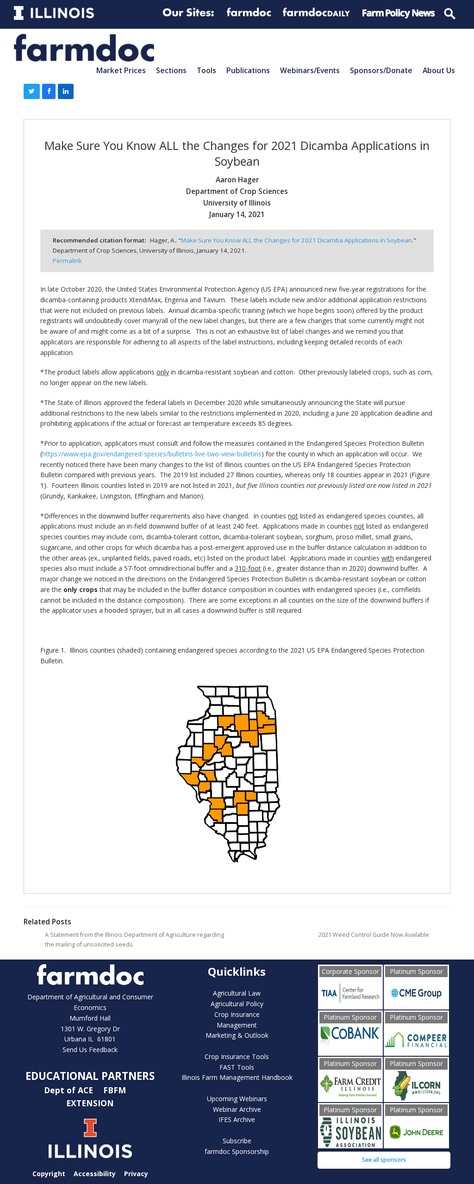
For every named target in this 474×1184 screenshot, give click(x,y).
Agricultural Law (237, 993)
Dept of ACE (69, 1090)
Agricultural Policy (237, 1003)
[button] (32, 92)
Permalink (67, 260)
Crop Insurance (237, 1014)
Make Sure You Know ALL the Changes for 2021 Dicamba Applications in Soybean (296, 240)
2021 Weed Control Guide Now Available (373, 935)
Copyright (48, 1173)
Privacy (136, 1173)
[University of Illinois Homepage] (90, 1138)
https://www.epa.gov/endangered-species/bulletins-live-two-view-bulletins (152, 453)
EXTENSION (90, 1103)
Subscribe (237, 1140)
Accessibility (95, 1173)
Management (237, 1025)
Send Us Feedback (90, 1049)
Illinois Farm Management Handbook (237, 1077)
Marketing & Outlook (237, 1035)
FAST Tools (236, 1067)
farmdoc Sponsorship (237, 1151)
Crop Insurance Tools (237, 1056)
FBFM (115, 1090)
